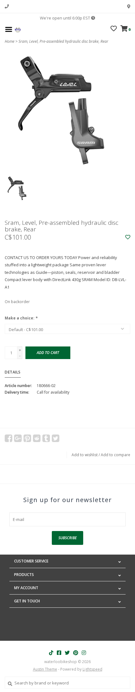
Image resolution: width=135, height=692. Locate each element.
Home (9, 41)
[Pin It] (27, 438)
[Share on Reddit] (36, 438)
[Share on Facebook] (8, 438)
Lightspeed (92, 669)
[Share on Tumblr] (46, 438)
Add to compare (115, 454)
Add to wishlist (85, 454)
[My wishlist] (114, 29)
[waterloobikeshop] (17, 29)
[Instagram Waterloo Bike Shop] (83, 652)
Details (13, 372)
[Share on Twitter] (55, 438)
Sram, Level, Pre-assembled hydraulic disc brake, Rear (63, 41)
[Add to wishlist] (127, 237)
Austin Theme (45, 669)
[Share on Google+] (18, 438)
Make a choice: (21, 318)
